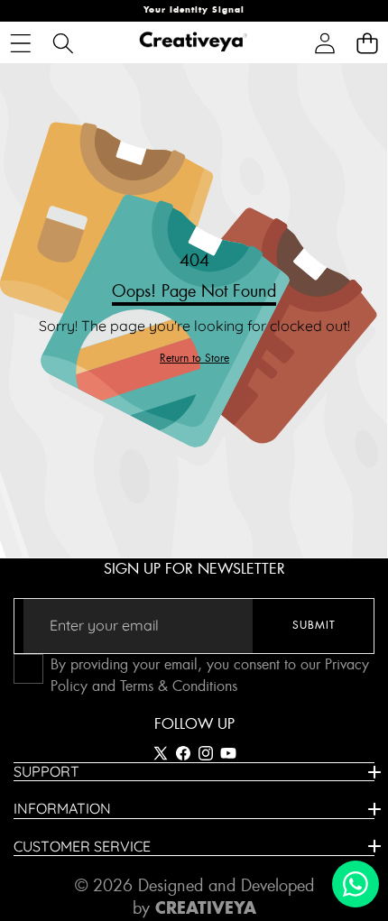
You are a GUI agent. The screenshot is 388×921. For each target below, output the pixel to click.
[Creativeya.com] (193, 43)
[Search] (62, 43)
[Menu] (20, 43)
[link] (194, 358)
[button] (366, 43)
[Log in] (324, 43)
